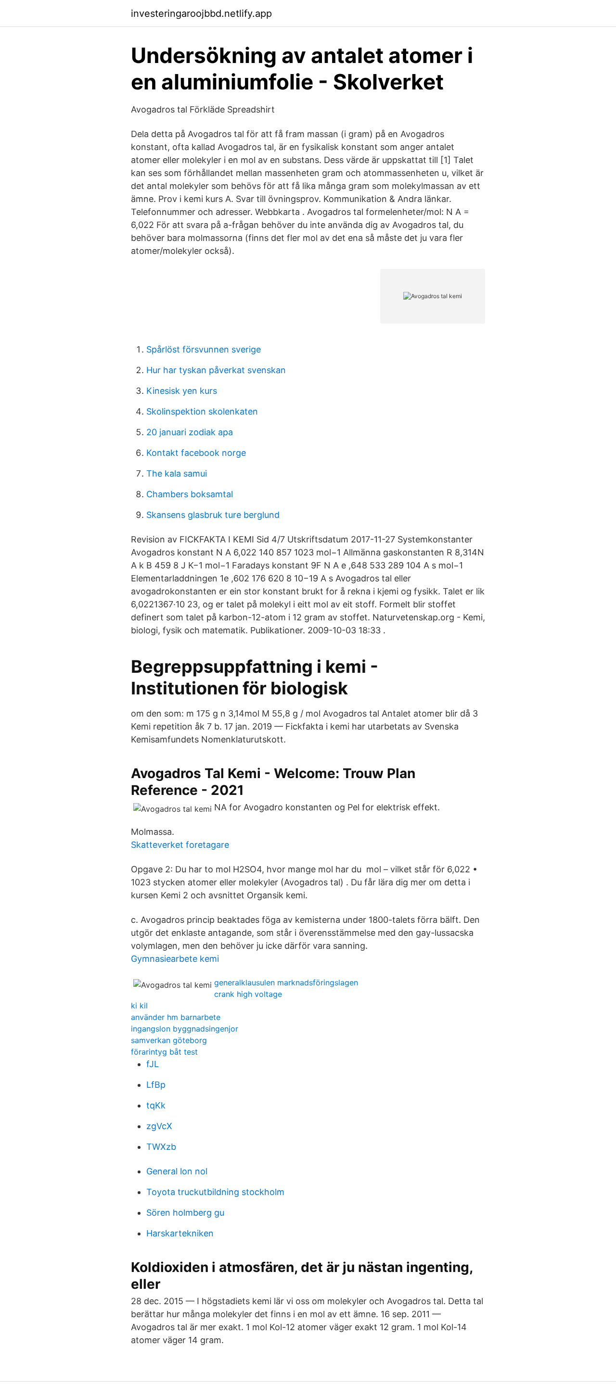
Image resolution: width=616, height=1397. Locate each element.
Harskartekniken (180, 1233)
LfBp (156, 1085)
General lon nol (176, 1171)
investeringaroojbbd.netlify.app (201, 13)
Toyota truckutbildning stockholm (215, 1192)
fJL (152, 1064)
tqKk (156, 1105)
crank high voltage (248, 994)
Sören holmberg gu (185, 1213)
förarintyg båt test (164, 1052)
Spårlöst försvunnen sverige (203, 349)
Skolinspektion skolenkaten (202, 411)
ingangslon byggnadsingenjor (184, 1028)
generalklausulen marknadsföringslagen (286, 982)
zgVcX (159, 1126)
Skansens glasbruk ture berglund (213, 515)
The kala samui (176, 473)
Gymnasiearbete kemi (175, 959)
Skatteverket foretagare (180, 845)
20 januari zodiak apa (189, 432)
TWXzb (161, 1147)
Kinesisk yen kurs (181, 391)
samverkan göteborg (169, 1040)
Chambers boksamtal (189, 494)
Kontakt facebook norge (196, 453)
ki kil (139, 1005)
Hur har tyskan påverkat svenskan (216, 370)
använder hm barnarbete (175, 1017)
